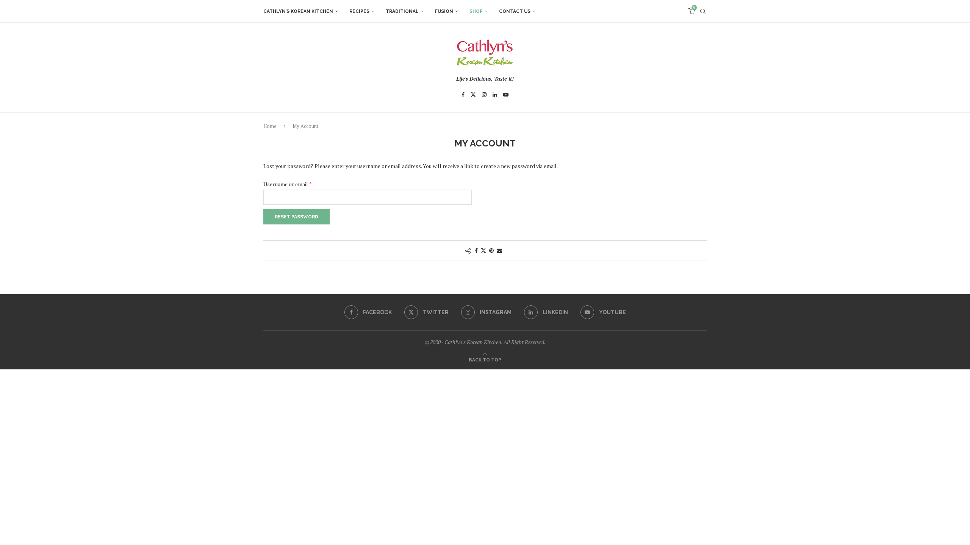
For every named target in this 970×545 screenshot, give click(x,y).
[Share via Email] (499, 250)
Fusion (444, 11)
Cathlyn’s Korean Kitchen (298, 11)
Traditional (402, 11)
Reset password (296, 217)
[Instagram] (484, 94)
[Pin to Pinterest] (491, 250)
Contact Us (514, 11)
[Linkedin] (495, 94)
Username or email (297, 183)
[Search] (703, 11)
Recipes (359, 11)
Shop (476, 11)
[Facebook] (463, 94)
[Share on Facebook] (476, 250)
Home (270, 126)
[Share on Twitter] (483, 250)
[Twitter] (473, 94)
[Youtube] (505, 94)
